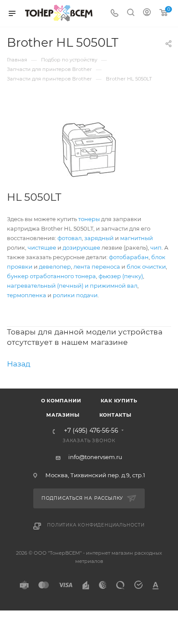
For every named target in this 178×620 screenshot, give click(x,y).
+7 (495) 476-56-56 (91, 431)
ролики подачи (75, 295)
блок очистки (146, 266)
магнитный (136, 238)
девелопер (55, 266)
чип (156, 247)
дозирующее (81, 247)
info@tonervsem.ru (95, 456)
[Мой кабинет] (147, 13)
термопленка (26, 295)
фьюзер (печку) (121, 276)
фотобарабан (129, 257)
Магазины (62, 415)
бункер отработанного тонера (51, 276)
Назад (18, 363)
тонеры (89, 218)
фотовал (69, 238)
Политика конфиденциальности (96, 525)
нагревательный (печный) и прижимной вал (72, 285)
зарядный (99, 238)
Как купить (119, 401)
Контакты (115, 415)
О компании (61, 401)
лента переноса (96, 266)
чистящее (42, 247)
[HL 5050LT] (89, 149)
